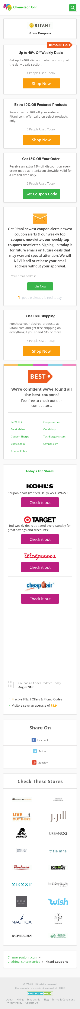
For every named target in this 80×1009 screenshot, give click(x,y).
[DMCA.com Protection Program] (40, 993)
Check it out (40, 502)
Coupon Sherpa (20, 436)
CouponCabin (19, 451)
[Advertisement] (40, 640)
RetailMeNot (18, 429)
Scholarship (33, 999)
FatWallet (16, 422)
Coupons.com (51, 422)
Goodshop (49, 429)
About (9, 999)
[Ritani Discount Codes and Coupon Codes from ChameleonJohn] (20, 7)
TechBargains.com (54, 436)
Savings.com (50, 444)
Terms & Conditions (63, 999)
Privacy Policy (14, 1002)
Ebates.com (18, 444)
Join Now (40, 286)
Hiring (19, 999)
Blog (46, 999)
